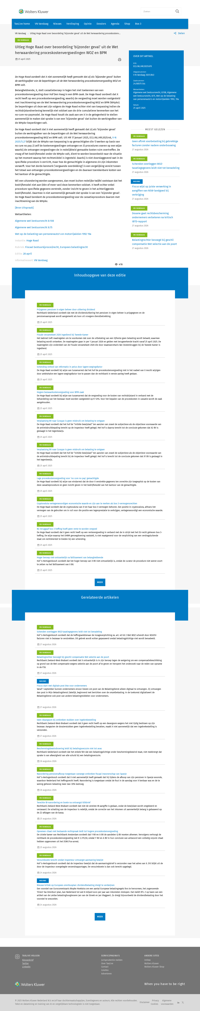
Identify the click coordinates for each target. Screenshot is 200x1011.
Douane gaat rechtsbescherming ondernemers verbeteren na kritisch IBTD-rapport (152, 217)
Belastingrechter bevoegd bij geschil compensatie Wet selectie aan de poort (73, 657)
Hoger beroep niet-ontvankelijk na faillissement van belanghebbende (70, 557)
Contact (104, 967)
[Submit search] (177, 11)
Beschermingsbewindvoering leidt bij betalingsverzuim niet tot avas (69, 748)
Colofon (105, 970)
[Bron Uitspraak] (24, 207)
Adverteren (106, 973)
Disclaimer (145, 1002)
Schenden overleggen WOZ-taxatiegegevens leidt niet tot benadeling (69, 632)
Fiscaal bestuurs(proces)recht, (42, 247)
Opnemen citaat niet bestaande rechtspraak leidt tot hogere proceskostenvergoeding (77, 831)
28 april (27, 253)
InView (147, 960)
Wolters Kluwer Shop (154, 967)
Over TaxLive (107, 963)
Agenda (115, 23)
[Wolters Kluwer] (33, 11)
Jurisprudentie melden (111, 960)
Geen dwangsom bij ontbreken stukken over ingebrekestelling (66, 720)
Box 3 (138, 23)
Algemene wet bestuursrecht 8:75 (33, 227)
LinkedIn (26, 967)
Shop (127, 23)
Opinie (88, 23)
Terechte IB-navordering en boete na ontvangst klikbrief (63, 802)
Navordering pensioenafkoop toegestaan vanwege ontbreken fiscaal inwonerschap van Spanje (82, 774)
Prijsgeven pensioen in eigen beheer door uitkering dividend (66, 309)
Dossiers (101, 23)
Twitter (25, 963)
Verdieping (72, 23)
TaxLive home (22, 23)
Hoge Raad (32, 240)
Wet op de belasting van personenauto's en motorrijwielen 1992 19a (53, 233)
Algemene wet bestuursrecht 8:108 (34, 220)
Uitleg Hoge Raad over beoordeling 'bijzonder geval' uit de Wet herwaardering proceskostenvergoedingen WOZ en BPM (86, 33)
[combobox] (157, 11)
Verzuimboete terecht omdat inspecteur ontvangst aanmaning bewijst (70, 860)
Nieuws (57, 23)
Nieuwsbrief (27, 960)
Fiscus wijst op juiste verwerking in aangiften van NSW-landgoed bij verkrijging (151, 190)
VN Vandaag (41, 23)
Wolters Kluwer (151, 963)
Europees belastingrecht (74, 247)
